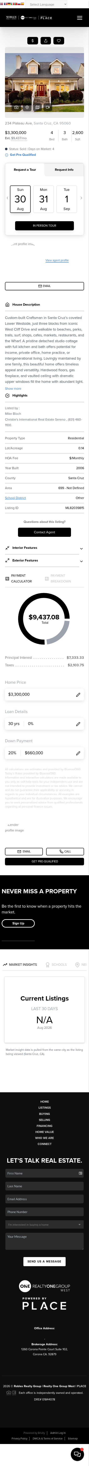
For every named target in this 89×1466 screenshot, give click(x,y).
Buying (44, 1114)
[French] (5, 4)
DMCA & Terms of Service (48, 1438)
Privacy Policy (19, 1438)
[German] (9, 4)
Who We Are (44, 1138)
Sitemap (73, 1438)
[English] (1, 4)
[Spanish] (22, 4)
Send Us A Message (44, 1261)
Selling (44, 1120)
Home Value (44, 1132)
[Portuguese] (15, 4)
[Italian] (12, 4)
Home (44, 1101)
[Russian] (19, 4)
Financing (44, 1126)
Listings (44, 1108)
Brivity (41, 1433)
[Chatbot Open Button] (77, 1454)
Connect (45, 1144)
